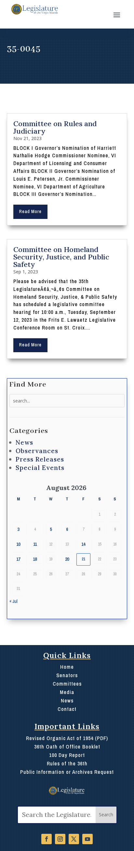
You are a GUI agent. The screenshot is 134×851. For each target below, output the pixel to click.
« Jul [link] (13, 601)
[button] (117, 14)
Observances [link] (37, 451)
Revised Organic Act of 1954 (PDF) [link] (67, 738)
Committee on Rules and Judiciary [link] (55, 127)
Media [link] (67, 692)
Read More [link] (30, 211)
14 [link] (83, 544)
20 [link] (67, 559)
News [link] (24, 442)
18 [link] (35, 559)
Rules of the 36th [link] (67, 763)
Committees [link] (67, 683)
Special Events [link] (40, 468)
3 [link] (18, 529)
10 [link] (18, 544)
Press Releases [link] (40, 459)
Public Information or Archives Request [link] (67, 771)
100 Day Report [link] (67, 755)
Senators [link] (67, 675)
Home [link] (67, 666)
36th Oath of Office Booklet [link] (67, 746)
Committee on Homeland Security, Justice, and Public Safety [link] (61, 257)
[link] (34, 9)
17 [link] (18, 559)
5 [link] (51, 529)
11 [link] (35, 544)
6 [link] (67, 529)
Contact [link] (67, 709)
